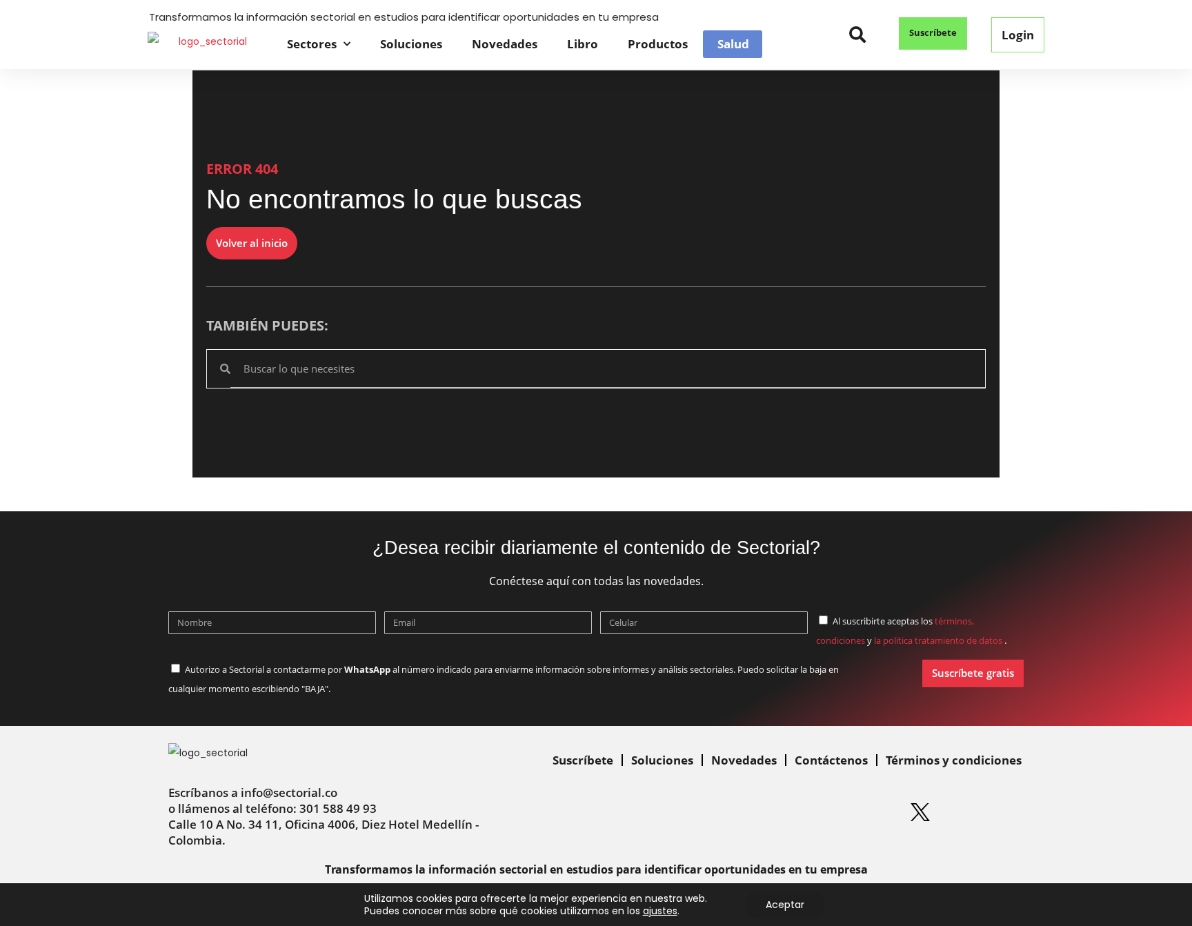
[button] (857, 34)
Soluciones (411, 44)
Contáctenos (831, 760)
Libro (582, 44)
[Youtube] (962, 812)
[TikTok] (1004, 812)
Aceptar (785, 905)
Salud (733, 44)
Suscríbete (583, 760)
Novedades (504, 44)
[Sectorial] (207, 44)
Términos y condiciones (954, 760)
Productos (658, 44)
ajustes (660, 911)
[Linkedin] (794, 812)
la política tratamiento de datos (939, 640)
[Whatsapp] (752, 812)
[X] (920, 812)
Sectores (312, 44)
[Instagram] (836, 812)
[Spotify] (878, 812)
